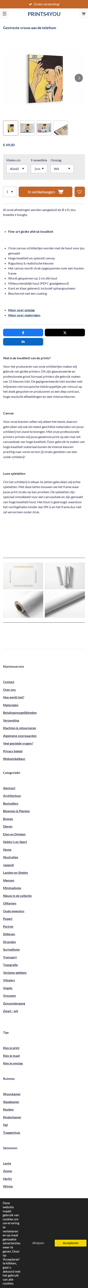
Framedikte (39, 160)
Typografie (10, 965)
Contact (8, 682)
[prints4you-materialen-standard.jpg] (23, 576)
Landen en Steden (15, 872)
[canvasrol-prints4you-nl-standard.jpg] (23, 604)
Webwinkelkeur (14, 759)
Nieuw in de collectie (17, 896)
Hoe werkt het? (13, 697)
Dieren (7, 826)
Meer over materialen (24, 315)
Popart (7, 919)
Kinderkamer (12, 1117)
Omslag (56, 160)
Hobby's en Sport (15, 842)
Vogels (7, 988)
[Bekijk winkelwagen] (83, 13)
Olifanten (9, 903)
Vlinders (9, 980)
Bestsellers (10, 803)
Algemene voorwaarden (20, 736)
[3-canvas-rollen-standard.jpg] (65, 576)
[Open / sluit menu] (4, 13)
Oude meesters (13, 911)
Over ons (9, 689)
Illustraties (10, 857)
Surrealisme (11, 949)
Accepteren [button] (70, 1243)
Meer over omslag (21, 310)
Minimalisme (12, 888)
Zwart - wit (10, 1011)
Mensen (8, 880)
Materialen (10, 705)
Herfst (7, 1179)
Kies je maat (11, 1056)
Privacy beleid (13, 751)
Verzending (11, 720)
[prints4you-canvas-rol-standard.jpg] (65, 604)
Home (7, 849)
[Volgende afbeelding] (79, 78)
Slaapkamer (11, 1102)
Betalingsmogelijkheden (20, 712)
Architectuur (12, 795)
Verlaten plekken (15, 972)
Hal (5, 1125)
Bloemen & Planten (16, 811)
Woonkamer (12, 1094)
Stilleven (9, 934)
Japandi (8, 865)
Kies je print (11, 1048)
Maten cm (13, 160)
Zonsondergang (14, 1003)
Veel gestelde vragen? (18, 743)
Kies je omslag (13, 1063)
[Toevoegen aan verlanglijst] (79, 192)
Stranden (9, 942)
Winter (8, 1186)
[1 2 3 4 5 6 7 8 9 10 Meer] (9, 192)
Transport (10, 957)
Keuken (8, 1109)
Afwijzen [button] (38, 1243)
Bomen (8, 819)
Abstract (9, 788)
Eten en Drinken (14, 834)
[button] (10, 128)
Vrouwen (9, 995)
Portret (8, 926)
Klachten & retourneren (19, 728)
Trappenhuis (11, 1132)
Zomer (7, 1171)
